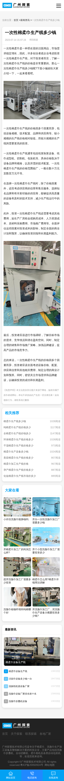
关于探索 (16, 733)
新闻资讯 (25, 20)
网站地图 (50, 764)
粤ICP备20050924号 (31, 764)
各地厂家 (45, 733)
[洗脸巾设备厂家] (8, 6)
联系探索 (31, 733)
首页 (16, 20)
